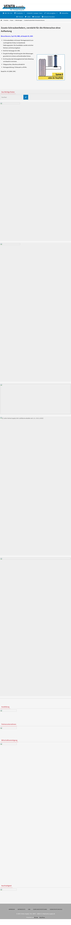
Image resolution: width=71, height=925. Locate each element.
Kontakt (37, 17)
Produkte (6, 20)
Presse (20, 17)
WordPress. (42, 917)
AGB (29, 909)
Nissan (11, 20)
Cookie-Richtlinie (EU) (56, 909)
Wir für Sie (8, 13)
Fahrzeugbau (51, 13)
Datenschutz (21, 909)
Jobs (29, 17)
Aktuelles (65, 13)
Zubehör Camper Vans (34, 13)
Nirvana (36, 917)
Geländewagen (18, 20)
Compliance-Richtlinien (40, 909)
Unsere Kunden (49, 17)
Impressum (12, 909)
